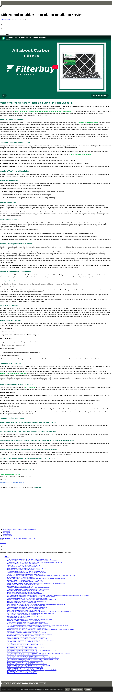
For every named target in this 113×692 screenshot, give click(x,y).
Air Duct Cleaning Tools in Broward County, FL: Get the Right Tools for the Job (28, 665)
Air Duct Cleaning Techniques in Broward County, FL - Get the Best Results (27, 638)
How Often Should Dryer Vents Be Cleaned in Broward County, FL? (25, 590)
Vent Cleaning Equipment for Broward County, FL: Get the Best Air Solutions (27, 655)
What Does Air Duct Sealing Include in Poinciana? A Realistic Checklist (26, 622)
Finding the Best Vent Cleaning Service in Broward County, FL (24, 620)
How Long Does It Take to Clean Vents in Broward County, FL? (24, 635)
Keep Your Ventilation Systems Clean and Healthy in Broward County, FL (26, 601)
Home (5, 556)
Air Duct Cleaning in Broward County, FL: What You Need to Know (25, 668)
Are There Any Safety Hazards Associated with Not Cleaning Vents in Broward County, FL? (31, 650)
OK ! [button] (67, 689)
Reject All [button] (88, 689)
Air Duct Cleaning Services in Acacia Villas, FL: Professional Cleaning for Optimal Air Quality (32, 670)
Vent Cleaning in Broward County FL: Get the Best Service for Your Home (27, 664)
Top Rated (6, 557)
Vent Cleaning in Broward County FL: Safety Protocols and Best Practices (26, 628)
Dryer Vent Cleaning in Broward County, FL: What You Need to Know (26, 637)
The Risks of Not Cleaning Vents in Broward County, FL (22, 649)
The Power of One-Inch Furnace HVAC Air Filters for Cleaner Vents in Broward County (30, 613)
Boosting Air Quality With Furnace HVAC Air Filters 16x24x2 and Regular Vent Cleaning (31, 596)
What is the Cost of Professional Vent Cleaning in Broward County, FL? (26, 593)
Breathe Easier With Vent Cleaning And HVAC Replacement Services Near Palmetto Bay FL (31, 599)
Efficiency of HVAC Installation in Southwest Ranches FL (22, 671)
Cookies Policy (60, 689)
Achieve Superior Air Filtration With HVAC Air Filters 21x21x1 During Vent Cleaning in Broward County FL (36, 604)
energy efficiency (7, 534)
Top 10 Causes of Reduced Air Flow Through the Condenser (23, 641)
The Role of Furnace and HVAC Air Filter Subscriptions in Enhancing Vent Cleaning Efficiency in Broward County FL (38, 653)
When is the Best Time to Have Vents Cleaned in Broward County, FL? (26, 605)
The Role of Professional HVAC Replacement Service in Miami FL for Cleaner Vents (29, 634)
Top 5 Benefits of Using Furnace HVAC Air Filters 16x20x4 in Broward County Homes (30, 640)
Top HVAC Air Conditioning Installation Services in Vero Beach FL (25, 574)
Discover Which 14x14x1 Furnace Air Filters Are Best (21, 602)
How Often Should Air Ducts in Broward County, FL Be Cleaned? (24, 580)
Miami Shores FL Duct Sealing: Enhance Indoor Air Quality (23, 584)
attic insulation (6, 532)
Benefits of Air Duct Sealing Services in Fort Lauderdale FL (23, 563)
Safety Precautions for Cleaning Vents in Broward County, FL (23, 610)
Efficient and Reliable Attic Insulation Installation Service (22, 577)
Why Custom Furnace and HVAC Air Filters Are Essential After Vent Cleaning (28, 589)
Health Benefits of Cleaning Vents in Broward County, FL (22, 652)
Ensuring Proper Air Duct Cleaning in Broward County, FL (22, 643)
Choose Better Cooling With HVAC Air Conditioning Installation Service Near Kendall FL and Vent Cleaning (36, 578)
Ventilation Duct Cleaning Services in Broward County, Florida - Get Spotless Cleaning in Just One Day (34, 562)
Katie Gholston (6, 19)
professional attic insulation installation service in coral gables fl (19, 529)
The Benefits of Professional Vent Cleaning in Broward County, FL (25, 661)
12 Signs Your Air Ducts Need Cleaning (17, 617)
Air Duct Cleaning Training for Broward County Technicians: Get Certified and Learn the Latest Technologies (36, 583)
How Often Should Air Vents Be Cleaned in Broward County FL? (24, 616)
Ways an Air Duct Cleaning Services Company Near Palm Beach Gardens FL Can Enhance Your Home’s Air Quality (38, 625)
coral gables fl (6, 531)
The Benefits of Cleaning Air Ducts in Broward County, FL (22, 566)
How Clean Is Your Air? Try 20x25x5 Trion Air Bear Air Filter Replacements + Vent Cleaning (31, 560)
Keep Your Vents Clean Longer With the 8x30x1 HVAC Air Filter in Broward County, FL (30, 619)
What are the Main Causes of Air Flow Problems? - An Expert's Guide (25, 571)
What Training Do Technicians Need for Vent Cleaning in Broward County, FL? (28, 623)
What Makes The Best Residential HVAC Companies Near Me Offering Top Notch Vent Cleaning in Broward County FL (39, 611)
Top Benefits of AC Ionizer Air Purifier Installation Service (22, 614)
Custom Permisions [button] (77, 689)
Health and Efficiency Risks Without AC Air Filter (20, 586)
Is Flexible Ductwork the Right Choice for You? (19, 646)
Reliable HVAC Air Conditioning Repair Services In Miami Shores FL (25, 647)
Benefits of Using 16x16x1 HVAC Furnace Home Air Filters (23, 662)
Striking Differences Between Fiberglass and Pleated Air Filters (23, 565)
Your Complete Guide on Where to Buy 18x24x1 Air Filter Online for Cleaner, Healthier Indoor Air (33, 658)
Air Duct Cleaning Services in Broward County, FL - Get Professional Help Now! (28, 587)
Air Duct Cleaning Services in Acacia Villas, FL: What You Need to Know (26, 572)
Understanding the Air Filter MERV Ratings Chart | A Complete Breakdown (27, 568)
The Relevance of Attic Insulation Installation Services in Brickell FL (25, 644)
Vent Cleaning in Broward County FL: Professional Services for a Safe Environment (29, 559)
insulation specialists (8, 535)
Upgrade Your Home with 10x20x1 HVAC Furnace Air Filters (23, 569)
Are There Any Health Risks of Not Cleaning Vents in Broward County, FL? (27, 632)
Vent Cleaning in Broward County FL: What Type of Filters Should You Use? (27, 607)
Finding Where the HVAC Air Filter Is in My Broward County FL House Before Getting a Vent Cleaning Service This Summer (40, 629)
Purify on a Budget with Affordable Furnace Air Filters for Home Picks (25, 608)
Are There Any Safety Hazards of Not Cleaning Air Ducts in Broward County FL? (29, 626)
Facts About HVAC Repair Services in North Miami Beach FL (23, 631)
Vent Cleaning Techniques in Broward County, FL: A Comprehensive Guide (27, 598)
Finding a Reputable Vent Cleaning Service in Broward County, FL (25, 667)
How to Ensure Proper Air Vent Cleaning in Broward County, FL (24, 592)
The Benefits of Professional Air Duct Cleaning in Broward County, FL (26, 581)
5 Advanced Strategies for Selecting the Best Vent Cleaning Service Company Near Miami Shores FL (33, 659)
